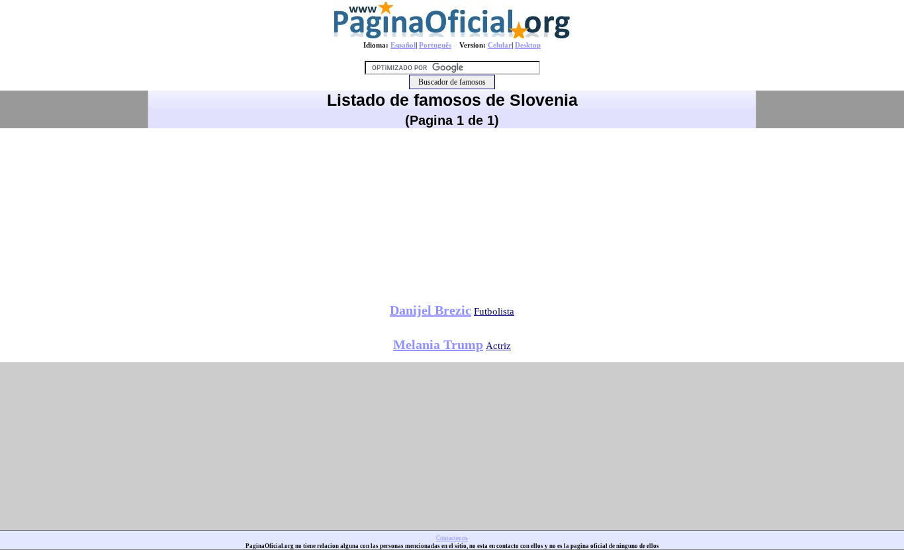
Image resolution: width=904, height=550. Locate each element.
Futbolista (494, 311)
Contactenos (452, 538)
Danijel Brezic (430, 310)
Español (403, 45)
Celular (500, 45)
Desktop (528, 45)
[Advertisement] (452, 211)
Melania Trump (438, 344)
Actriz (498, 345)
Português (435, 45)
